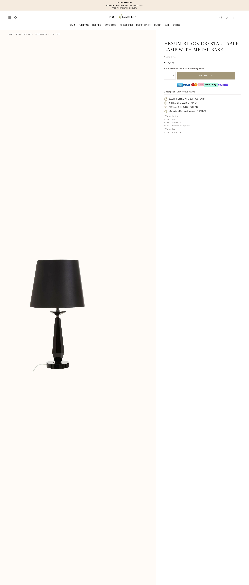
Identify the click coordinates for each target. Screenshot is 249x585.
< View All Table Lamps (173, 132)
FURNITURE (84, 25)
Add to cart (206, 75)
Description (170, 92)
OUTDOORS (110, 25)
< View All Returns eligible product (177, 126)
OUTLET (158, 25)
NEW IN (72, 25)
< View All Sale (169, 129)
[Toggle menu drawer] (10, 17)
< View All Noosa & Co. (172, 122)
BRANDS (176, 25)
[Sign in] (227, 17)
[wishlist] (15, 17)
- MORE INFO (193, 107)
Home (10, 34)
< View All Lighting (171, 116)
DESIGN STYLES (143, 25)
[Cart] (234, 17)
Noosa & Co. (170, 57)
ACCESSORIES (126, 25)
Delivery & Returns (186, 92)
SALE (167, 25)
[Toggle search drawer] (220, 17)
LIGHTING (96, 25)
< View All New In (170, 119)
